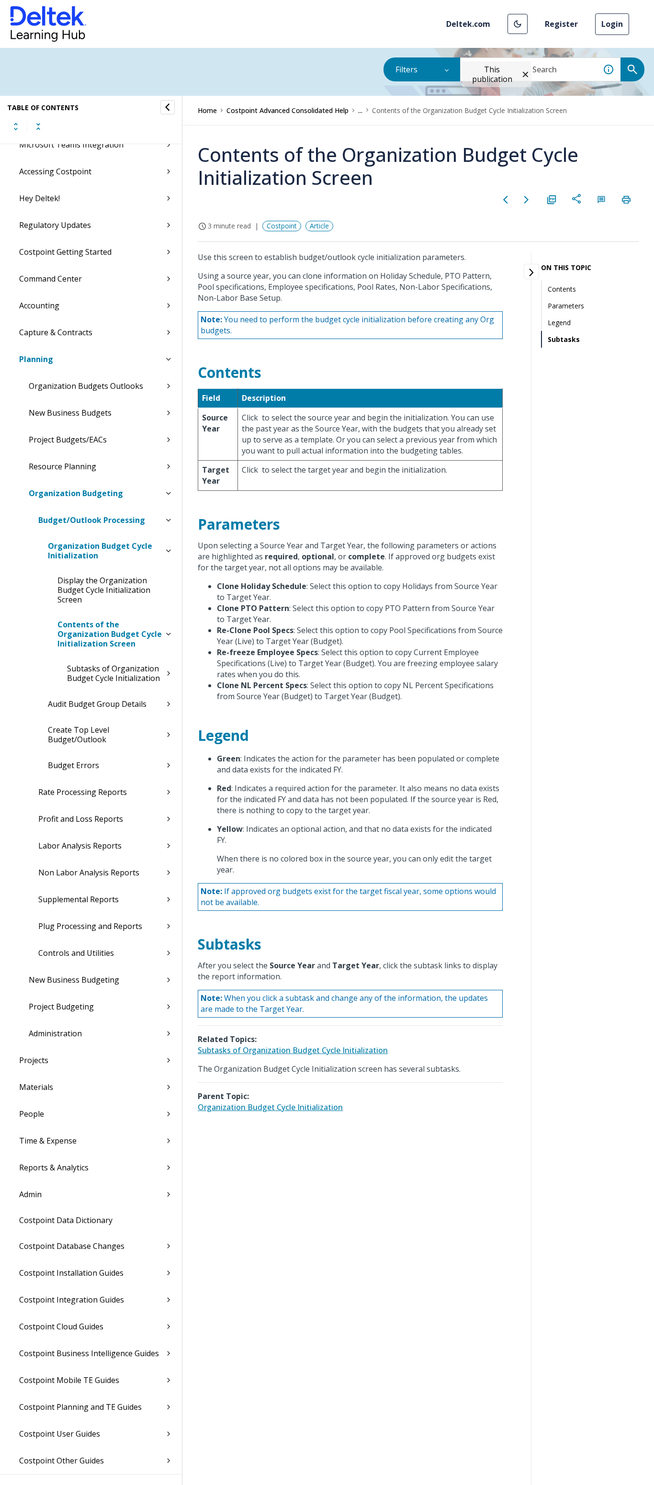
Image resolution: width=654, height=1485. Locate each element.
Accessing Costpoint (55, 171)
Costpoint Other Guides (61, 1460)
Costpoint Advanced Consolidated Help (287, 110)
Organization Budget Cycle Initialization (100, 550)
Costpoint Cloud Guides (61, 1326)
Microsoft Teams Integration (71, 144)
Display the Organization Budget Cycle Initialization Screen (103, 590)
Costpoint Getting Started (65, 252)
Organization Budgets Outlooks (86, 386)
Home (207, 110)
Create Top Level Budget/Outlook (78, 734)
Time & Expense (48, 1140)
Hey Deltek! (39, 198)
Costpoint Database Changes (71, 1246)
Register (561, 24)
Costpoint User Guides (59, 1434)
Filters (406, 69)
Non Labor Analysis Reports (88, 872)
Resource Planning (62, 466)
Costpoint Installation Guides (71, 1273)
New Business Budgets (70, 413)
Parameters (566, 305)
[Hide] (167, 107)
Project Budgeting (61, 1006)
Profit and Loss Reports (80, 819)
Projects (33, 1060)
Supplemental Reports (78, 899)
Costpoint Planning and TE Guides (80, 1407)
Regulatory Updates (55, 225)
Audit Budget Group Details (97, 704)
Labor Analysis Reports (80, 845)
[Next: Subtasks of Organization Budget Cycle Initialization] (527, 200)
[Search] (632, 69)
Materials (36, 1087)
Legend (559, 322)
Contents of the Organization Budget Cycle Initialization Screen (109, 634)
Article (319, 225)
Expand (15, 126)
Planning (36, 359)
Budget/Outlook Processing (91, 520)
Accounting (39, 305)
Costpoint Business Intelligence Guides (89, 1353)
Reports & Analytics (54, 1167)
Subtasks (564, 339)
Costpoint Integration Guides (71, 1299)
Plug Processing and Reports (90, 926)
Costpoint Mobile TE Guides (69, 1380)
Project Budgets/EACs (68, 439)
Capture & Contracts (55, 332)
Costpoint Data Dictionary (66, 1220)
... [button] (360, 110)
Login (612, 24)
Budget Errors (73, 765)
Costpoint (282, 225)
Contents (562, 289)
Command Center (50, 278)
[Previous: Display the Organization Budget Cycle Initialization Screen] (505, 200)
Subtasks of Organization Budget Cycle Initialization (113, 673)
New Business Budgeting (74, 980)
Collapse (38, 126)
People (31, 1114)
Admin (30, 1194)
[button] (517, 24)
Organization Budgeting (76, 493)
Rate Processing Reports (82, 792)
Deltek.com (468, 24)
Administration (55, 1033)
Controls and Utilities (76, 953)
